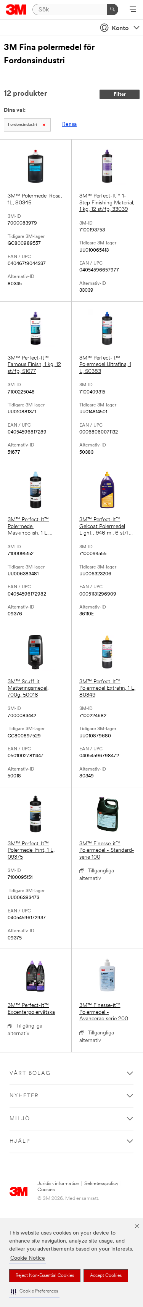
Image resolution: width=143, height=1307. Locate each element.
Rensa (69, 124)
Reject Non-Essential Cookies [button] (45, 1275)
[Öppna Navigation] (133, 10)
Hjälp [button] (20, 1141)
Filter (120, 94)
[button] (34, 1291)
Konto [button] (120, 29)
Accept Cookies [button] (106, 1275)
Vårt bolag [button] (30, 1073)
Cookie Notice (27, 1258)
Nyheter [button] (24, 1096)
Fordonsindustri (22, 125)
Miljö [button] (20, 1119)
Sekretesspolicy (101, 1183)
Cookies (46, 1189)
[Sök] (112, 9)
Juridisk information (58, 1183)
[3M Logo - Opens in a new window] (16, 9)
